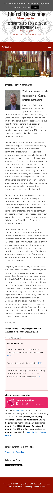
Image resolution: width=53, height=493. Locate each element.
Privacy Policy (31, 432)
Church (10, 486)
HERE (9, 355)
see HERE (18, 410)
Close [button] (35, 7)
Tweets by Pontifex (14, 452)
